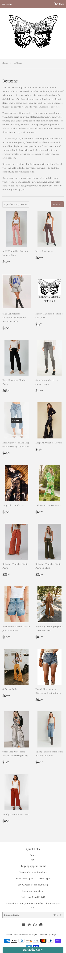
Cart (61, 4)
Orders (33, 855)
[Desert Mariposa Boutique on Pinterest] (29, 925)
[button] (33, 950)
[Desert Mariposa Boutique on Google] (35, 925)
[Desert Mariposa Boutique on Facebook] (23, 925)
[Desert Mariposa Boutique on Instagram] (41, 925)
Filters (57, 204)
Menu (9, 4)
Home (5, 63)
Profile (33, 859)
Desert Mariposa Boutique (25, 934)
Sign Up (57, 915)
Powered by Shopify (49, 934)
